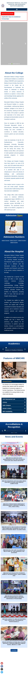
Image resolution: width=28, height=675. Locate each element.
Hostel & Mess (7, 406)
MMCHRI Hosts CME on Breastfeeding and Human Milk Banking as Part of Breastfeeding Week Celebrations (14, 526)
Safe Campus (7, 403)
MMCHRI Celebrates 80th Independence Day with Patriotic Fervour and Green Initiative (14, 457)
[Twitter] (2, 672)
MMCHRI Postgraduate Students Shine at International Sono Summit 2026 (14, 572)
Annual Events (7, 379)
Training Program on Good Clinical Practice (13, 16)
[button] (17, 9)
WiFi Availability (7, 409)
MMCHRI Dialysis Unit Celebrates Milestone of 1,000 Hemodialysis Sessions (14, 549)
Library (5, 400)
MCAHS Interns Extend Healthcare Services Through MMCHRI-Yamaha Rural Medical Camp (14, 641)
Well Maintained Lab (9, 397)
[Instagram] (2, 669)
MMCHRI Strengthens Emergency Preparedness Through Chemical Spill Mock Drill (14, 503)
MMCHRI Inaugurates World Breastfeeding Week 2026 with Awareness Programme (14, 595)
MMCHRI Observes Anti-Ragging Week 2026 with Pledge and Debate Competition (14, 480)
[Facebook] (2, 666)
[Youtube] (2, 663)
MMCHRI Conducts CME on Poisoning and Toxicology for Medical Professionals (14, 618)
